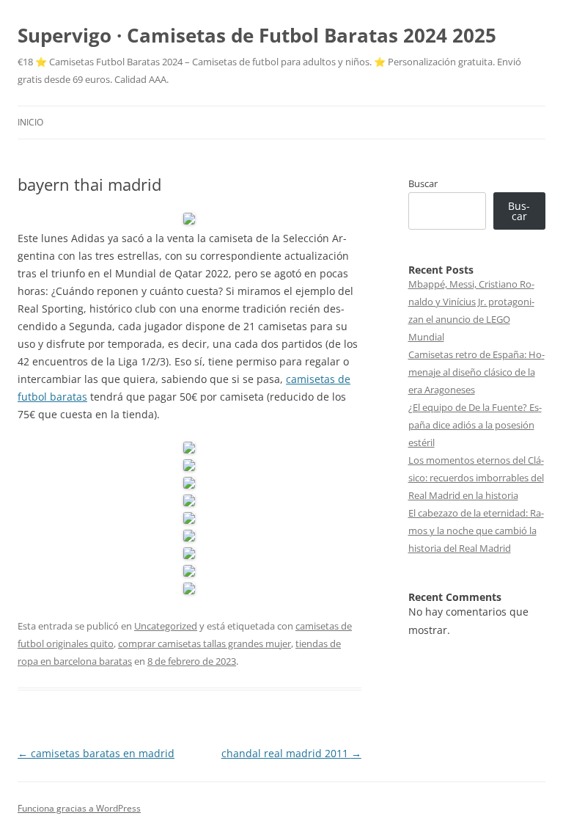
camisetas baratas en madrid (96, 753)
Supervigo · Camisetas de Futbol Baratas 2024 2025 (257, 35)
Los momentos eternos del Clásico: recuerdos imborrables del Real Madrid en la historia (476, 477)
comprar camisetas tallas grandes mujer (204, 643)
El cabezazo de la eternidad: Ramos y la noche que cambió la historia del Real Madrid (476, 530)
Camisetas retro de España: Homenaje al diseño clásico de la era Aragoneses (476, 372)
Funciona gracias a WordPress (79, 808)
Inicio (30, 122)
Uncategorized (165, 625)
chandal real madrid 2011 (291, 753)
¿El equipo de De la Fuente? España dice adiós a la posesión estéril (475, 425)
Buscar (423, 183)
